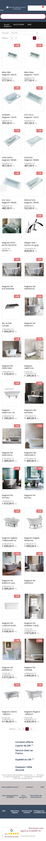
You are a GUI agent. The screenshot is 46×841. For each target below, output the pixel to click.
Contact (29, 787)
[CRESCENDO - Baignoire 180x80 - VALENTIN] (11, 140)
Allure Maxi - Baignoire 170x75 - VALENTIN (32, 74)
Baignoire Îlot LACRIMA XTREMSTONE (30, 670)
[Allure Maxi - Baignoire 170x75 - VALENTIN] (34, 55)
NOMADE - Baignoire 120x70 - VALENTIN (10, 117)
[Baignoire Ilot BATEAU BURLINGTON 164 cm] (34, 478)
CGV (3, 811)
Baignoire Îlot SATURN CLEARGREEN (7, 497)
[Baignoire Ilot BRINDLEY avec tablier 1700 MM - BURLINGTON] (11, 563)
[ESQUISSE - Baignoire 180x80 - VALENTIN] (34, 140)
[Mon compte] (37, 8)
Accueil (6, 24)
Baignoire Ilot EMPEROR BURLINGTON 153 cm (32, 584)
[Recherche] (43, 16)
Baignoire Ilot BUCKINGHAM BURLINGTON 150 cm (9, 290)
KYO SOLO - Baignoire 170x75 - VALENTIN (32, 117)
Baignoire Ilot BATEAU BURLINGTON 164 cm (32, 499)
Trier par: (5, 33)
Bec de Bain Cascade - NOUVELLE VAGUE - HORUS (9, 327)
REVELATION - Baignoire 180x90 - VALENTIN (32, 202)
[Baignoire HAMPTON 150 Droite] (11, 393)
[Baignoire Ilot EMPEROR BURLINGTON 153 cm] (34, 563)
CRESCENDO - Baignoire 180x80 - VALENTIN (10, 160)
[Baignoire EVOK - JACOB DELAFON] (11, 225)
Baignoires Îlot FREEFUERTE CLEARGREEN (30, 455)
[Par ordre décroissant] (39, 33)
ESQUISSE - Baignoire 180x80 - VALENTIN (32, 160)
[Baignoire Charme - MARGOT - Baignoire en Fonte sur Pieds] (11, 694)
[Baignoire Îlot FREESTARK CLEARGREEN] (11, 349)
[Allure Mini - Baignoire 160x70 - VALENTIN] (11, 55)
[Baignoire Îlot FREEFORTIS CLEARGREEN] (11, 435)
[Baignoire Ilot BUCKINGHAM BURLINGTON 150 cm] (11, 269)
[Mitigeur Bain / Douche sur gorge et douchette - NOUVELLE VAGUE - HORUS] (34, 225)
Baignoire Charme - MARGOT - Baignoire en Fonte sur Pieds (10, 715)
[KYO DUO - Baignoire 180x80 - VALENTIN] (11, 183)
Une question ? (23, 797)
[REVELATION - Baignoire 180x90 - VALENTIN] (34, 183)
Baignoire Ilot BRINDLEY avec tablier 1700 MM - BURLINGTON (9, 584)
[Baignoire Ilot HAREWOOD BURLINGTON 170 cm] (34, 269)
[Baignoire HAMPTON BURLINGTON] (34, 349)
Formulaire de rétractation (36, 796)
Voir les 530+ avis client (12, 836)
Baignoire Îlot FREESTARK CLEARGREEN (7, 368)
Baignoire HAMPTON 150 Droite (8, 412)
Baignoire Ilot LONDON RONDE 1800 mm (9, 625)
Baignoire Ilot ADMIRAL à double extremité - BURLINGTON (32, 627)
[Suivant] (42, 38)
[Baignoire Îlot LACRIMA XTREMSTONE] (34, 650)
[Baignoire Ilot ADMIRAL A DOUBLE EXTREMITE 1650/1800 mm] (11, 650)
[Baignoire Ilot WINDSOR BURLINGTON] (34, 306)
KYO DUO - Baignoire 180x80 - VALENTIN (10, 202)
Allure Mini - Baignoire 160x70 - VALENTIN (10, 74)
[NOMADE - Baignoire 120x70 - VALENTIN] (11, 98)
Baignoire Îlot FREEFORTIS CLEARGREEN (7, 455)
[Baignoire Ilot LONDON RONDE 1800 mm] (11, 606)
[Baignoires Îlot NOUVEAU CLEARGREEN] (34, 393)
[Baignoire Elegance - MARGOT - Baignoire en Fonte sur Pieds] (34, 694)
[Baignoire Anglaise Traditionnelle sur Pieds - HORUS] (11, 521)
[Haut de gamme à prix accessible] (16, 8)
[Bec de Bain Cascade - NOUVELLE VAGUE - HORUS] (11, 306)
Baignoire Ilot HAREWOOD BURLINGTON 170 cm (32, 290)
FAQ (42, 787)
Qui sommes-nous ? (10, 787)
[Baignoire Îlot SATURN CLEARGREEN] (11, 478)
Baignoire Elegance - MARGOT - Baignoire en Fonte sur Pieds (32, 715)
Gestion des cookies (27, 812)
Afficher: (5, 38)
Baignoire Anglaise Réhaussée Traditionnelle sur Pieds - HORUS (32, 541)
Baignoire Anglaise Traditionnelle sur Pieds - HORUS (9, 540)
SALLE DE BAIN (18, 24)
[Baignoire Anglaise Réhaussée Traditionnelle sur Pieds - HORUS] (34, 521)
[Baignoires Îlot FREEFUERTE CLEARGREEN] (34, 435)
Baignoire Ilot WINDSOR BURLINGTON (30, 325)
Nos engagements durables (10, 796)
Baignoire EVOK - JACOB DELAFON (9, 243)
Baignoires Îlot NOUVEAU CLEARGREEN (30, 412)
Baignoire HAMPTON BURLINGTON (30, 368)
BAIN (29, 24)
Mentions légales (15, 812)
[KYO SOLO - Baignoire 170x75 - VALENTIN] (34, 98)
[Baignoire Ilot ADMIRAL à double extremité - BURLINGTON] (34, 606)
